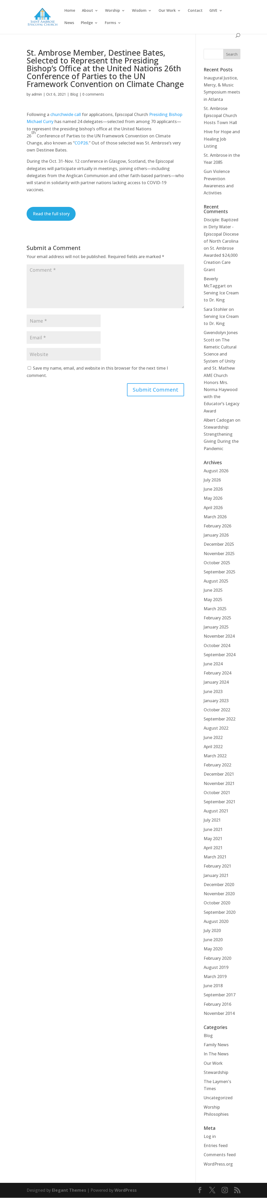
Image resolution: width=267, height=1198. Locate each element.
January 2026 (216, 535)
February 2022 (217, 765)
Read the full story (51, 214)
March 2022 (215, 756)
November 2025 (219, 553)
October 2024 (217, 645)
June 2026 (213, 489)
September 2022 (219, 719)
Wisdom (139, 11)
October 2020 (217, 903)
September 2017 (219, 995)
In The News (216, 1054)
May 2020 (213, 949)
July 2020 (212, 930)
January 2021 (216, 875)
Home (69, 11)
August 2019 (216, 967)
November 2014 (219, 1013)
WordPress (125, 1190)
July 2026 (212, 480)
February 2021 (217, 866)
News (69, 23)
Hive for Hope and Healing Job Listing (222, 139)
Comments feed (220, 1155)
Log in (210, 1136)
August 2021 (216, 811)
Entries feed (216, 1145)
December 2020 (219, 884)
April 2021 (213, 848)
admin (37, 94)
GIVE (213, 11)
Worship (112, 11)
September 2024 (219, 655)
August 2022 (216, 728)
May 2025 (213, 599)
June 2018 (213, 985)
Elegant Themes (69, 1190)
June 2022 (213, 737)
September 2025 (219, 572)
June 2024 (213, 664)
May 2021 (213, 838)
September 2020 (219, 912)
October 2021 (217, 792)
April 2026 (213, 507)
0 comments (93, 94)
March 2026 (215, 517)
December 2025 (219, 544)
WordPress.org (218, 1164)
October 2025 (217, 563)
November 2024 (219, 636)
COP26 (81, 143)
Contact (195, 11)
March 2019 (215, 976)
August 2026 (216, 471)
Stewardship (216, 1072)
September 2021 (219, 802)
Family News (216, 1045)
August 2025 (216, 581)
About (87, 11)
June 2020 (213, 940)
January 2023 (216, 700)
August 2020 (216, 921)
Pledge (87, 23)
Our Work (167, 11)
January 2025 (216, 627)
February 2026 (217, 526)
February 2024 (217, 673)
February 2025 (217, 618)
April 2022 (213, 746)
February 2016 (217, 1004)
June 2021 (213, 829)
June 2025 (213, 590)
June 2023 (213, 691)
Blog (74, 94)
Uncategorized (218, 1098)
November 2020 (219, 894)
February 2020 (217, 958)
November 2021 (219, 783)
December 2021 (219, 774)
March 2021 (215, 857)
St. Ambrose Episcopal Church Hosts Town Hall (220, 115)
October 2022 (217, 710)
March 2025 (215, 609)
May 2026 (213, 498)
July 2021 (212, 820)
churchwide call (65, 114)
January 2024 (216, 682)
